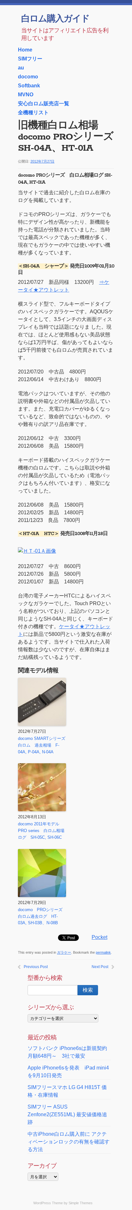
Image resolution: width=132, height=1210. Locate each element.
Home (25, 49)
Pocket (99, 937)
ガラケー (64, 952)
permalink (103, 952)
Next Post (100, 967)
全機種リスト (33, 112)
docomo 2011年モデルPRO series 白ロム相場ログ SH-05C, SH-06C (41, 830)
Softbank (29, 85)
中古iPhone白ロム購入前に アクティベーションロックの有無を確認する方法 (69, 1141)
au (21, 67)
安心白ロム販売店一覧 (43, 103)
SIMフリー (30, 58)
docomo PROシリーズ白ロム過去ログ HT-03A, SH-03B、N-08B (40, 916)
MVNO (25, 94)
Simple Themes (81, 1203)
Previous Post (36, 967)
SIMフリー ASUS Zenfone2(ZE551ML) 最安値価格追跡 (67, 1114)
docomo (28, 76)
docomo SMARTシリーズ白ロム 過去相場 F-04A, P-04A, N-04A (41, 745)
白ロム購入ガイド (55, 19)
